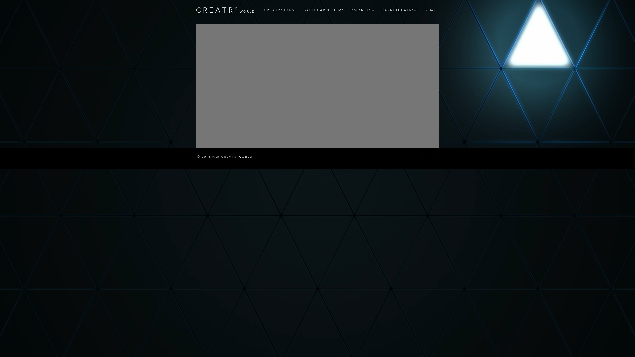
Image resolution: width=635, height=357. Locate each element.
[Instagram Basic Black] (437, 157)
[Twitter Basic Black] (430, 157)
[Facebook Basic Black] (423, 157)
